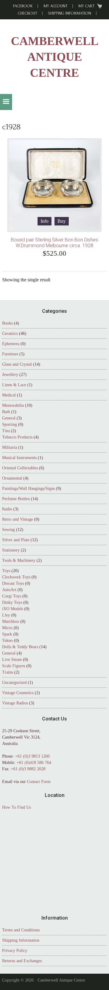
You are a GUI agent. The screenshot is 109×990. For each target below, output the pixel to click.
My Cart (86, 6)
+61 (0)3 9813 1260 (32, 756)
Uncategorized (14, 682)
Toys (6, 570)
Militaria (9, 447)
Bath (6, 411)
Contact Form (39, 781)
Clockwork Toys (16, 577)
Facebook (23, 6)
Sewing (8, 529)
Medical (9, 395)
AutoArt (9, 589)
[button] (6, 102)
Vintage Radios (15, 703)
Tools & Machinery (18, 560)
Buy (62, 221)
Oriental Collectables (20, 468)
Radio (7, 509)
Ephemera (10, 343)
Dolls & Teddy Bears (20, 647)
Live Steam (12, 659)
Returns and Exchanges (22, 961)
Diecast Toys (13, 583)
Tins (6, 431)
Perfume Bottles (16, 499)
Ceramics (10, 333)
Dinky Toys (12, 602)
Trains (7, 672)
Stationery (11, 550)
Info (44, 221)
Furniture (10, 354)
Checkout (27, 13)
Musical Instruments (19, 457)
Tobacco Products (17, 437)
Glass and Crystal (17, 364)
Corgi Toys (11, 596)
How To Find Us (16, 807)
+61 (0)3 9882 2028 (28, 769)
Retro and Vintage (17, 519)
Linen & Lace (14, 385)
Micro (7, 628)
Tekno (7, 640)
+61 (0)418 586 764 (34, 762)
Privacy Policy (14, 950)
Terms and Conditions (21, 930)
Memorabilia (13, 405)
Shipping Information (69, 13)
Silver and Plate (15, 540)
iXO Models (12, 609)
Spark (7, 634)
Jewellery (10, 374)
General (8, 418)
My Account (56, 6)
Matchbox (10, 621)
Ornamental (12, 478)
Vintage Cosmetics (18, 693)
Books (7, 323)
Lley (6, 615)
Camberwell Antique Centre (54, 56)
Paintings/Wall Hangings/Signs (28, 488)
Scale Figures (13, 666)
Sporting (9, 424)
